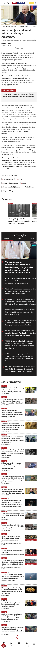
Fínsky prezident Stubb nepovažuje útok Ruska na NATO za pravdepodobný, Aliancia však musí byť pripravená (12, 413)
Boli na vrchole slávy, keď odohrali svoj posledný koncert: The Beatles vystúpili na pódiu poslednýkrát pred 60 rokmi (20, 333)
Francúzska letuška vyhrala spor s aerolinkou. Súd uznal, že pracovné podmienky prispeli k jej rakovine (12, 630)
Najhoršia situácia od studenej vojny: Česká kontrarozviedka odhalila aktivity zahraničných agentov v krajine (11, 466)
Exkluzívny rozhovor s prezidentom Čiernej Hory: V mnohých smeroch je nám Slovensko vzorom (10, 603)
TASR (9, 43)
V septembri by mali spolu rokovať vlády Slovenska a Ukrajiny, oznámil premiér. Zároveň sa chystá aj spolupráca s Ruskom (20, 301)
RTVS (5, 43)
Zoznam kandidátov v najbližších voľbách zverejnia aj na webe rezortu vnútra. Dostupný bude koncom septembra (20, 322)
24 (31, 3)
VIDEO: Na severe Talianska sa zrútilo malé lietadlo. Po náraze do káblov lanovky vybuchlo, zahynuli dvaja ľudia (12, 577)
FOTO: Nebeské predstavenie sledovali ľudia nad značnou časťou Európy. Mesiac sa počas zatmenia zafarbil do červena (11, 503)
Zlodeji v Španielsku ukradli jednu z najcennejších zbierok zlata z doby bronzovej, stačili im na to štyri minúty (12, 590)
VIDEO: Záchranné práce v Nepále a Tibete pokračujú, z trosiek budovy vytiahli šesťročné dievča (12, 401)
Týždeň (31, 238)
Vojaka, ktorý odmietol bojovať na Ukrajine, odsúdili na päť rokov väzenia (19, 221)
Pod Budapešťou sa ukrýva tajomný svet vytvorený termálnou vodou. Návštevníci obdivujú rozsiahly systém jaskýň (12, 426)
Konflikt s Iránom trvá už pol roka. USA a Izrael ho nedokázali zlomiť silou (12, 515)
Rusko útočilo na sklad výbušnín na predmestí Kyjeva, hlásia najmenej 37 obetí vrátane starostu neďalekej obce (12, 439)
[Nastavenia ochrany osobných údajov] (3, 645)
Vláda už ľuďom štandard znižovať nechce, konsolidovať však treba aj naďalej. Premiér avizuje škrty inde (20, 291)
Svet (10, 203)
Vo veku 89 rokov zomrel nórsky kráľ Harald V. (12, 551)
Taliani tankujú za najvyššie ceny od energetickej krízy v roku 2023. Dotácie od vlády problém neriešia (12, 527)
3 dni (19, 238)
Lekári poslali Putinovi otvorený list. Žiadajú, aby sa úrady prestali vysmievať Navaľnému (18, 95)
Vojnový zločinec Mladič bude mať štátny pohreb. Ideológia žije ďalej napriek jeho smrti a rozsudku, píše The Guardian (20, 368)
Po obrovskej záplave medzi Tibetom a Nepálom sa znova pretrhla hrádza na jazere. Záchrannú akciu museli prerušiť (12, 539)
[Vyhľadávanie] (3, 3)
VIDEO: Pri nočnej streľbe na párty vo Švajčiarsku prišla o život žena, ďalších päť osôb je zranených (12, 390)
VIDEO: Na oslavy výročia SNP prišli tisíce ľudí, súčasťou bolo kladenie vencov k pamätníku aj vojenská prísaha (20, 280)
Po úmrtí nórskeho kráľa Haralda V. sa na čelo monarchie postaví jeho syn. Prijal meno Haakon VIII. (20, 312)
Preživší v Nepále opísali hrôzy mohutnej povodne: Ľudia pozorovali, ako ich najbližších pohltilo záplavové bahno (11, 617)
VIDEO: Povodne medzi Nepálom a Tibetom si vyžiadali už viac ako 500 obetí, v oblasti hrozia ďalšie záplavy (12, 563)
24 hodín (6, 238)
